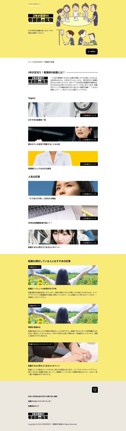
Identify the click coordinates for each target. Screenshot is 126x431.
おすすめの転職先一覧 (37, 120)
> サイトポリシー (34, 4)
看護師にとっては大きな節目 (39, 168)
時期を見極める (34, 327)
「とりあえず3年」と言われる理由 (42, 198)
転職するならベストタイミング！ (40, 401)
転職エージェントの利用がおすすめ (42, 288)
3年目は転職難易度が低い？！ (40, 223)
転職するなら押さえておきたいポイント (44, 247)
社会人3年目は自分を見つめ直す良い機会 (42, 396)
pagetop (95, 390)
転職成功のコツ (33, 406)
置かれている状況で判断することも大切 (44, 144)
